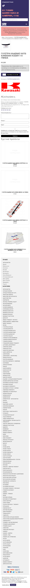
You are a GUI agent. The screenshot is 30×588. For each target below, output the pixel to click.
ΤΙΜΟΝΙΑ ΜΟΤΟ (6, 520)
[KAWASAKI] (10, 87)
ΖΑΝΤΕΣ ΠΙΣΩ (6, 372)
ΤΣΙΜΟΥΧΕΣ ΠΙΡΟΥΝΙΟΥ (8, 529)
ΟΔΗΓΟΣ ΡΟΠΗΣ (7, 457)
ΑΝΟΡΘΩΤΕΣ (6, 300)
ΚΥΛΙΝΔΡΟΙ (5, 413)
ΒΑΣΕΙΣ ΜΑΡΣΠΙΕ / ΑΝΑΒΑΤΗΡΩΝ (10, 321)
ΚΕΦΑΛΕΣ (5, 402)
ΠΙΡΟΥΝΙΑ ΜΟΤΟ (7, 463)
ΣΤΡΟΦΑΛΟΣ (6, 506)
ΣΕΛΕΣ (4, 495)
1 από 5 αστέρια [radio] (2, 110)
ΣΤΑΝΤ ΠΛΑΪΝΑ (6, 502)
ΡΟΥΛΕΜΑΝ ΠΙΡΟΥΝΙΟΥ (8, 486)
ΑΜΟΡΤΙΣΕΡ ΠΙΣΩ (7, 298)
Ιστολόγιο (5, 268)
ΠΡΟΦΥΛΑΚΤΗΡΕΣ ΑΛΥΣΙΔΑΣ (9, 477)
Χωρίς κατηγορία (7, 563)
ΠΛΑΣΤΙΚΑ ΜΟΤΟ (7, 468)
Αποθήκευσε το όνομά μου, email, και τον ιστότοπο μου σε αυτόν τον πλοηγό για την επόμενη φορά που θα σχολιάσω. (15, 132)
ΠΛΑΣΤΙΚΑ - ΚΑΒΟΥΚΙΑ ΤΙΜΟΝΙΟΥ (10, 466)
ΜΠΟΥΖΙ (5, 443)
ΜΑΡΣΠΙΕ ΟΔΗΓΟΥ (7, 430)
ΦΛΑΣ (4, 549)
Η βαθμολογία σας (6, 108)
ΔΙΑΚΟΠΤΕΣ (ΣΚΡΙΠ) (7, 346)
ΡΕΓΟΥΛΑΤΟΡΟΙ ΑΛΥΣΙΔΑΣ (9, 479)
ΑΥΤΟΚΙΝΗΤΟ (6, 560)
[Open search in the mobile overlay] (15, 19)
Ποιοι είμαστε (6, 280)
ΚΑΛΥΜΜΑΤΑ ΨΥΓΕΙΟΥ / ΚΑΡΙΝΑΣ (10, 388)
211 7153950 (7, 10)
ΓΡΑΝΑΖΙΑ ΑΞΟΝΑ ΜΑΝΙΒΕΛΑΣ (10, 337)
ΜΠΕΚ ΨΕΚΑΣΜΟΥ (7, 438)
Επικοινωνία (6, 266)
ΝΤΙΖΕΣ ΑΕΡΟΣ (6, 447)
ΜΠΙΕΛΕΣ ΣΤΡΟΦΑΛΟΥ (8, 439)
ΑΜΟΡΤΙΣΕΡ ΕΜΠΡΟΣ (8, 294)
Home (3, 37)
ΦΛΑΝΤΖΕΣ (5, 547)
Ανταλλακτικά (9, 37)
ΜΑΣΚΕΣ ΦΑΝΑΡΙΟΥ (7, 432)
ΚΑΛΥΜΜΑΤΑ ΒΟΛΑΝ (8, 384)
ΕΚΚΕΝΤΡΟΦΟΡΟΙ (7, 357)
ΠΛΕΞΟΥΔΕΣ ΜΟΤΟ (7, 470)
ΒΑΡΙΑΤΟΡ (5, 318)
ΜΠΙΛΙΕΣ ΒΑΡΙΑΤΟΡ (7, 441)
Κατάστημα (6, 271)
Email (2, 124)
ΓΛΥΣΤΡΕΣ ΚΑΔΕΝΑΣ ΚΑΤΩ (20, 37)
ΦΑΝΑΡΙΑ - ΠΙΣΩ (6, 535)
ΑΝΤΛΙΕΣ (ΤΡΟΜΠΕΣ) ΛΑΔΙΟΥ (10, 301)
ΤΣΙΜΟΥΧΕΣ (6, 527)
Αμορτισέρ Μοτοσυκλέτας (10, 296)
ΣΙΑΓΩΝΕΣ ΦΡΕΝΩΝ (7, 497)
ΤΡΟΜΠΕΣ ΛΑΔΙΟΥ (7, 526)
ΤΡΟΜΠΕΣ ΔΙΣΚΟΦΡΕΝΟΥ (9, 524)
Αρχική (4, 264)
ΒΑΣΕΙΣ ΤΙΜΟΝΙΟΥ (7, 323)
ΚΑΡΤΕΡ (5, 400)
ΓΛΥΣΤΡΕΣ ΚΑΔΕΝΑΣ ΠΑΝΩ (9, 332)
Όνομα (3, 120)
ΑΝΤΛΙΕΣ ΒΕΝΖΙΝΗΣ (7, 303)
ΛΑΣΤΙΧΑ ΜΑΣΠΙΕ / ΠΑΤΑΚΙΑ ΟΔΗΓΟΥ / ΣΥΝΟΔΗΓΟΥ (12, 421)
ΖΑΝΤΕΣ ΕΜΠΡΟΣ (7, 368)
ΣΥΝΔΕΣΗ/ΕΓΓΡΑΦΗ (7, 2)
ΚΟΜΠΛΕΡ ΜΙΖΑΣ (7, 407)
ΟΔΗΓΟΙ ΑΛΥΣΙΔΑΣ (7, 456)
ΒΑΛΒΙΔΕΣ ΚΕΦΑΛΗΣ (7, 314)
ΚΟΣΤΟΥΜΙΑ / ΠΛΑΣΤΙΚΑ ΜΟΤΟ (10, 411)
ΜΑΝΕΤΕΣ (5, 427)
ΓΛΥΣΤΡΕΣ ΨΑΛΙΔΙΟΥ (8, 336)
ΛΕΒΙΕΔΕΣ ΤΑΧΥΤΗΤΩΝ (8, 425)
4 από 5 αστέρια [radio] (8, 110)
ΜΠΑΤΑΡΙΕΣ (5, 436)
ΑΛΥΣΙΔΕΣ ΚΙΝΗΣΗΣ (7, 291)
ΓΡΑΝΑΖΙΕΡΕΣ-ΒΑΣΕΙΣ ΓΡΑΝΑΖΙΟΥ (11, 343)
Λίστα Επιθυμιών (7, 275)
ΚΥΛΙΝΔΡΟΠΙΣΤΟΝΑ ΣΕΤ (8, 415)
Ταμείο (5, 284)
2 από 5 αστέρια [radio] (4, 110)
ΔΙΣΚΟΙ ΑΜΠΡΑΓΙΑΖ (7, 352)
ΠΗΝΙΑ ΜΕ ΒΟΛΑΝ (7, 461)
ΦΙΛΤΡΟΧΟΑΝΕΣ (7, 545)
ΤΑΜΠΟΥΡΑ (5, 515)
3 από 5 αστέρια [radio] (6, 110)
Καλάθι (5, 269)
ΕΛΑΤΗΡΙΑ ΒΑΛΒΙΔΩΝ (8, 359)
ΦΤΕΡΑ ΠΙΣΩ (6, 551)
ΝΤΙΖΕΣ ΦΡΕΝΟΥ (7, 454)
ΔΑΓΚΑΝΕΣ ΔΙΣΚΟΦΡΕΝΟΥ (9, 345)
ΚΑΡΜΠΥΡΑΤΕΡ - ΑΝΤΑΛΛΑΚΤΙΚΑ (10, 398)
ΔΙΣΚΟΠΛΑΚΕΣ (6, 354)
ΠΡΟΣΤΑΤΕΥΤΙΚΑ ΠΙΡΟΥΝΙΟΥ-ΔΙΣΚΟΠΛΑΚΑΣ (13, 474)
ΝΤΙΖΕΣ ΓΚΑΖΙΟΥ (7, 448)
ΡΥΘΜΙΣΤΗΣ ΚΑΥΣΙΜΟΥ (8, 490)
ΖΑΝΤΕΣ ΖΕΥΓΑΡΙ (7, 370)
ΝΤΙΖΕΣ (4, 445)
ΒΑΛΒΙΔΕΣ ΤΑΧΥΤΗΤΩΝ (8, 316)
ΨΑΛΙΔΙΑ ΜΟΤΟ (6, 554)
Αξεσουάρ (5, 558)
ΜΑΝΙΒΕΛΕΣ (6, 429)
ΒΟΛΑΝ (4, 325)
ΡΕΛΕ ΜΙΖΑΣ (6, 483)
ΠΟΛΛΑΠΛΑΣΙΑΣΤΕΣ (7, 472)
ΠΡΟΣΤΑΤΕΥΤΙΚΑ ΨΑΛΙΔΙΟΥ (9, 475)
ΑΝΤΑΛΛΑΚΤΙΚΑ (6, 262)
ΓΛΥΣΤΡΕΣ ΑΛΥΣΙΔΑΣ (8, 327)
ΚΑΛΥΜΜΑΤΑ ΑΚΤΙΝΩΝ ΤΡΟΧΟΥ (10, 382)
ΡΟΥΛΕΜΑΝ (5, 484)
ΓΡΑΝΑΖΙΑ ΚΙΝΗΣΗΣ (7, 341)
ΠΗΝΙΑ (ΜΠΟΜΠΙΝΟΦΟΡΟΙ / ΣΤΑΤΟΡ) (11, 459)
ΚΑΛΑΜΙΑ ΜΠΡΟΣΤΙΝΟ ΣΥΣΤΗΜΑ (10, 380)
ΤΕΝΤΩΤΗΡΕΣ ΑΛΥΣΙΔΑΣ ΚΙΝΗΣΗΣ (11, 517)
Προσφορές (6, 282)
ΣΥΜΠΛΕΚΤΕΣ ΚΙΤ (7, 508)
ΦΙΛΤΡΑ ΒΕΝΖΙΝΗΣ (7, 542)
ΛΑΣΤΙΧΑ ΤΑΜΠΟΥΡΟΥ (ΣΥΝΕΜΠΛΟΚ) (11, 423)
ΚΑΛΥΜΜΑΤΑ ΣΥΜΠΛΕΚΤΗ (9, 386)
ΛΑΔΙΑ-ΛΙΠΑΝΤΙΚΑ (7, 416)
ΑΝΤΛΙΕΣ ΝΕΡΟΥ (7, 305)
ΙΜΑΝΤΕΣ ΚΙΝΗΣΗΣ (7, 377)
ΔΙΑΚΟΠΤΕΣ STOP (7, 348)
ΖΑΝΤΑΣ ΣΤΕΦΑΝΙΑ (7, 364)
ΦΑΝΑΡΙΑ (5, 531)
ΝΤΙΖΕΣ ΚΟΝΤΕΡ (7, 450)
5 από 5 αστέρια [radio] (10, 110)
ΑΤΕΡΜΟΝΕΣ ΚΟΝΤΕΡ (8, 309)
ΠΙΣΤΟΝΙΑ (5, 465)
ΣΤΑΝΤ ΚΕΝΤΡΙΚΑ (7, 500)
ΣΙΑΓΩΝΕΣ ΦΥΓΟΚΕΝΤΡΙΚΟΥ (9, 499)
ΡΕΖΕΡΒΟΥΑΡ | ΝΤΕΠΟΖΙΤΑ (9, 481)
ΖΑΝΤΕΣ (5, 366)
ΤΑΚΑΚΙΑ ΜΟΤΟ (6, 513)
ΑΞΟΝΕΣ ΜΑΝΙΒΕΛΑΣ (8, 307)
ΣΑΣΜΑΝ (5, 491)
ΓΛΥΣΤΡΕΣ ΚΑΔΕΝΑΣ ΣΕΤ (9, 334)
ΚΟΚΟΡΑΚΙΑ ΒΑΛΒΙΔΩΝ (8, 406)
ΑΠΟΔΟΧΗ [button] (13, 585)
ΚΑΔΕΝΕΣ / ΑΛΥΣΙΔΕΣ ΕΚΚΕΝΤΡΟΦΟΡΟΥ (12, 379)
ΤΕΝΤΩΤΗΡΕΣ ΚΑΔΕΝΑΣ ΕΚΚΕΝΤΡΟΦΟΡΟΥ (13, 518)
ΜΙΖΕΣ (4, 434)
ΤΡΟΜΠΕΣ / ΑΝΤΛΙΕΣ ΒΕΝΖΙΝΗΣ (10, 522)
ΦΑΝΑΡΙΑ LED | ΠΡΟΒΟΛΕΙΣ (9, 536)
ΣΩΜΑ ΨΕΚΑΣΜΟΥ (7, 511)
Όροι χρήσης (6, 278)
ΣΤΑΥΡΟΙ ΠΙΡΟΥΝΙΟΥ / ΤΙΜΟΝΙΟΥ (10, 504)
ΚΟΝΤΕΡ (5, 409)
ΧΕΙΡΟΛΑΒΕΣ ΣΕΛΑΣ (7, 553)
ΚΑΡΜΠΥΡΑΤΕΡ (6, 397)
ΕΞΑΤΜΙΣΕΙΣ (6, 363)
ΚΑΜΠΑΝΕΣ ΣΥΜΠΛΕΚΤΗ (8, 389)
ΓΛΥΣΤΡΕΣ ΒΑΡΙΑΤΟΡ (8, 328)
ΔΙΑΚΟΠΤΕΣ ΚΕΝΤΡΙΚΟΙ (8, 350)
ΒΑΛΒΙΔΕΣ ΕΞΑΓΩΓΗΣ (8, 312)
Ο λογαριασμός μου (8, 277)
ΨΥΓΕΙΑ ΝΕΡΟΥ (6, 556)
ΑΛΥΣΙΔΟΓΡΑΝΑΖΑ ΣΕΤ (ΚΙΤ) (9, 292)
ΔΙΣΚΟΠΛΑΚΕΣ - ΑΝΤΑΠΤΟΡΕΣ (10, 355)
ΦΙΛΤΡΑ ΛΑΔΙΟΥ (6, 544)
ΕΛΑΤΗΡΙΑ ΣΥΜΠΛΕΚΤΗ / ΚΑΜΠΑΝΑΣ (11, 361)
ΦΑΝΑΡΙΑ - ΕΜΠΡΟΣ (7, 533)
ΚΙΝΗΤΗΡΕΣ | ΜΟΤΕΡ (8, 404)
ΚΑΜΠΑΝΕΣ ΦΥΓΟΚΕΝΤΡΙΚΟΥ (10, 391)
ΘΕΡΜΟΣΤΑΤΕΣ (6, 375)
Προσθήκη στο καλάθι (12, 74)
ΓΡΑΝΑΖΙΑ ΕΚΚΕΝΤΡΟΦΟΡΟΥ (10, 339)
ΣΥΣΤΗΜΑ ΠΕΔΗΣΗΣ (7, 509)
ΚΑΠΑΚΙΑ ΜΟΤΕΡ (7, 395)
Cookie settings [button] (5, 585)
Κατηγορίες (6, 273)
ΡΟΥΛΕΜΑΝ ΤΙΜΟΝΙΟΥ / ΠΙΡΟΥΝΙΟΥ (11, 488)
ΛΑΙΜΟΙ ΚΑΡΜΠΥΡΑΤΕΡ (8, 418)
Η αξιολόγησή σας (6, 112)
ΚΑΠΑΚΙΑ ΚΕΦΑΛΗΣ (7, 393)
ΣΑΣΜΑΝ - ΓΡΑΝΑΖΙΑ (8, 493)
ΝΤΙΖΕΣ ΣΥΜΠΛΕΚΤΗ (8, 452)
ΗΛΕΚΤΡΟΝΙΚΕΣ (6, 373)
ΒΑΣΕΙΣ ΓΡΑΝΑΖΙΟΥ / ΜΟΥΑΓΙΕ (10, 319)
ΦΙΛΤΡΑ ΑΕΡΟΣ (6, 540)
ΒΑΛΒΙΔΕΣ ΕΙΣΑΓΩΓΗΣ (8, 310)
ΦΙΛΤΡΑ (5, 538)
